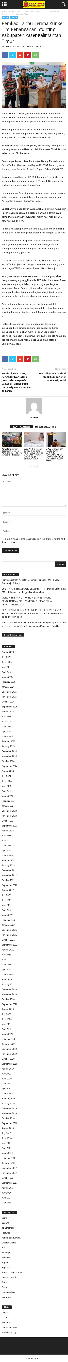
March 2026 (7, 677)
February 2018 (8, 1158)
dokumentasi (8, 1228)
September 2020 (9, 1004)
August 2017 (8, 1188)
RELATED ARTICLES (21, 427)
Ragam (5, 1262)
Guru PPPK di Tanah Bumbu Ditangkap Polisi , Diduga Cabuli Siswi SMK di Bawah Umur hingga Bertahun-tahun (33, 454)
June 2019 (7, 1078)
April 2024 (6, 791)
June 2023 (7, 840)
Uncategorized (8, 1292)
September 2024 (9, 766)
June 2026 (7, 662)
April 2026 (6, 672)
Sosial (5, 1287)
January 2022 (8, 925)
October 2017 (8, 1178)
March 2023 (7, 855)
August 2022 (8, 890)
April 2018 (6, 1148)
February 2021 (8, 979)
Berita (11, 11)
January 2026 (8, 687)
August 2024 (8, 771)
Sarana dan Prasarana (12, 1272)
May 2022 (6, 905)
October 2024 (8, 761)
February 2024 (8, 801)
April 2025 (6, 731)
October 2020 (8, 999)
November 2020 (9, 994)
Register (6, 1312)
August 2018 (8, 1128)
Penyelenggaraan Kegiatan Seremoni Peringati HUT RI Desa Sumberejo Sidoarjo (12, 452)
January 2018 (8, 1163)
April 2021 (6, 969)
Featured (6, 1233)
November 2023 (9, 816)
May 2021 (6, 964)
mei (3, 1247)
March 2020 (7, 1034)
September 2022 (9, 885)
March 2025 (7, 736)
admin (7, 46)
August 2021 (8, 950)
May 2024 (6, 786)
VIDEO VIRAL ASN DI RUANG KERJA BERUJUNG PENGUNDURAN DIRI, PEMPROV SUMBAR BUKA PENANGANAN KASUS (55, 455)
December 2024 (9, 751)
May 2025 (6, 726)
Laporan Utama (9, 1242)
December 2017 (9, 1168)
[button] (63, 4)
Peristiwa (6, 1257)
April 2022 (6, 910)
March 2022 (7, 915)
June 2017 (7, 1198)
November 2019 (9, 1054)
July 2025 (6, 716)
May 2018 (6, 1143)
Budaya (5, 1223)
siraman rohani (9, 1277)
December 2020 (9, 989)
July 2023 (6, 835)
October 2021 (8, 940)
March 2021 (7, 974)
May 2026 (6, 667)
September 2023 (9, 826)
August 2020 (8, 1009)
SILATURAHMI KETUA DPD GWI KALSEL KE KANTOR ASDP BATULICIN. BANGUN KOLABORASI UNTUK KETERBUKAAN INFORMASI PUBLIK (32, 613)
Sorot (14, 17)
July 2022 (6, 895)
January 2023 (8, 865)
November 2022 (9, 875)
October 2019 (8, 1059)
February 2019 (8, 1098)
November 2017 (9, 1173)
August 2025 (8, 711)
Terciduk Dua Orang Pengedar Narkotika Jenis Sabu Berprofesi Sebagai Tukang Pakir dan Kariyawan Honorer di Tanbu (16, 382)
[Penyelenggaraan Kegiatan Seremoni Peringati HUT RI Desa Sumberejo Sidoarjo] (12, 439)
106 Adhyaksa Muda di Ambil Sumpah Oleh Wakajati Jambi (52, 377)
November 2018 (9, 1113)
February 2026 (8, 682)
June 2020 (7, 1019)
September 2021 (9, 945)
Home (4, 11)
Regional (6, 1267)
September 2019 (9, 1064)
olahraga (6, 1252)
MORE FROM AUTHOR (45, 427)
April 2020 (6, 1029)
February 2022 (8, 920)
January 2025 (8, 746)
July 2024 (6, 776)
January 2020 (8, 1044)
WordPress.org (9, 1332)
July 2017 (6, 1193)
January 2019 (8, 1103)
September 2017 (9, 1183)
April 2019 (6, 1088)
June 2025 (7, 721)
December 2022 (9, 870)
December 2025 (9, 692)
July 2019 (6, 1074)
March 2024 (7, 796)
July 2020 (6, 1014)
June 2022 (7, 900)
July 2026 (6, 657)
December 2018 (9, 1108)
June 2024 (7, 781)
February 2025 (8, 741)
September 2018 (9, 1123)
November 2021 (9, 935)
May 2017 (6, 1202)
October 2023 (8, 821)
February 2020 (8, 1039)
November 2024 (9, 756)
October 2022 (8, 880)
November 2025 (9, 697)
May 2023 (6, 845)
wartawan (6, 1297)
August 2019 (8, 1069)
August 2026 (8, 652)
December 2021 (9, 930)
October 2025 (8, 702)
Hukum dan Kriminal (11, 1238)
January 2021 (8, 984)
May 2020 (6, 1024)
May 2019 (6, 1083)
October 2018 (8, 1118)
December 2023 (9, 811)
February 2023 (8, 860)
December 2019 (9, 1049)
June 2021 (7, 959)
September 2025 (9, 706)
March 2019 (7, 1093)
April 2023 (6, 850)
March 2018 (7, 1153)
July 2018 (6, 1133)
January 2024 (8, 806)
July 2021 (6, 954)
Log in (4, 1317)
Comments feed (9, 1327)
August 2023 (8, 830)
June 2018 (7, 1138)
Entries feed (7, 1322)
